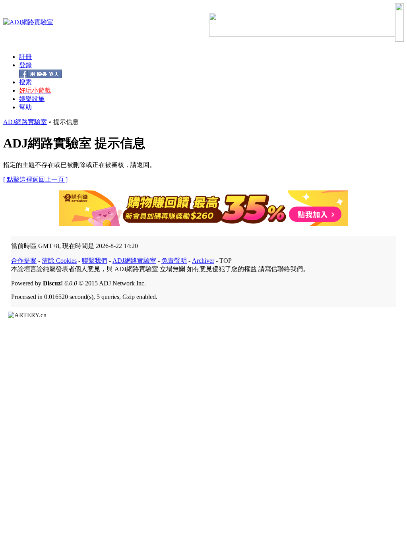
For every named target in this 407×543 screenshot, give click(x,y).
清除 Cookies (59, 260)
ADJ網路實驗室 (25, 121)
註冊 (25, 56)
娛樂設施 (32, 98)
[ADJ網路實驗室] (28, 22)
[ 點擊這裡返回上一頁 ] (35, 179)
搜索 (25, 82)
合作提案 (24, 260)
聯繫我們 (94, 260)
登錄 (25, 65)
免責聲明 (174, 260)
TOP (225, 260)
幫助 (25, 107)
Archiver (203, 260)
